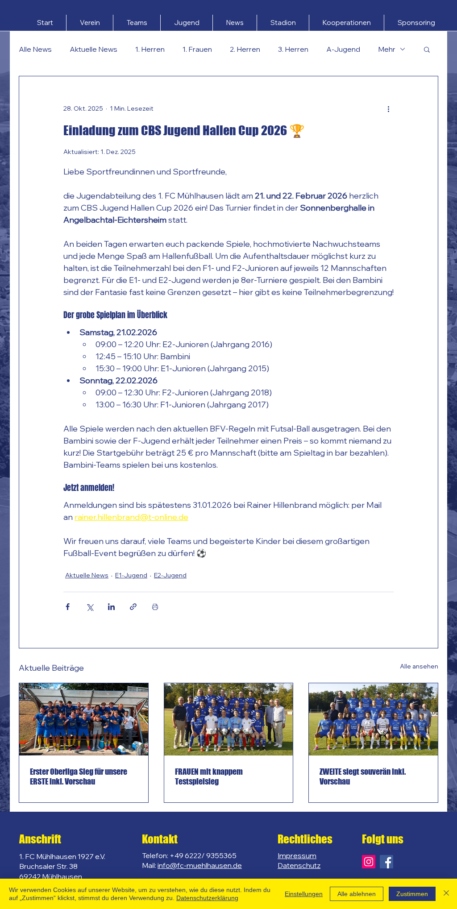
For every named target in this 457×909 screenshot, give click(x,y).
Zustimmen (412, 893)
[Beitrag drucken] (155, 606)
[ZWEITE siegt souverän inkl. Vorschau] (373, 719)
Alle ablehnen (356, 893)
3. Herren (293, 49)
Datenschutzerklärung (207, 897)
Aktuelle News (93, 49)
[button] (89, 23)
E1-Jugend (131, 575)
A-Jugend (343, 49)
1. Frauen (197, 49)
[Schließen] (446, 894)
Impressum (297, 855)
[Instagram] (368, 861)
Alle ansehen (419, 666)
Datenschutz (299, 865)
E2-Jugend (170, 575)
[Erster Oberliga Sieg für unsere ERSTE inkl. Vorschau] (83, 719)
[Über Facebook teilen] (67, 606)
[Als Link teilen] (133, 606)
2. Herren (245, 49)
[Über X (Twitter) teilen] (89, 606)
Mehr (386, 49)
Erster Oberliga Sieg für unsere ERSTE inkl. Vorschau (78, 776)
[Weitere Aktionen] (388, 108)
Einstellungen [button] (304, 893)
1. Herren (150, 49)
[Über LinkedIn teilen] (111, 606)
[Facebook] (386, 861)
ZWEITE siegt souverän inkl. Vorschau (363, 776)
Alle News (35, 49)
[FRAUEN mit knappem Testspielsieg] (228, 719)
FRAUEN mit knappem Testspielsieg (209, 776)
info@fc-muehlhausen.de (200, 865)
